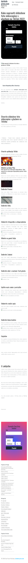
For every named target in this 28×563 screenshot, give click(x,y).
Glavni (13, 2)
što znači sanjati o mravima (5, 540)
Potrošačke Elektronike (6, 529)
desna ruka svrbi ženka (6, 535)
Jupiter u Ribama (4, 476)
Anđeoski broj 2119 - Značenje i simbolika (7, 481)
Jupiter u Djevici (4, 478)
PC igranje (3, 500)
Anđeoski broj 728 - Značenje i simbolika (7, 474)
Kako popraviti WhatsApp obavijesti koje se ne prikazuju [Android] (7, 468)
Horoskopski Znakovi (19, 2)
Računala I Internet (5, 517)
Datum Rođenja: (10, 35)
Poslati (14, 46)
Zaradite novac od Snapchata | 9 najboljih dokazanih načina (7, 484)
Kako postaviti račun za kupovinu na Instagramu (6, 487)
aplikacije (3, 511)
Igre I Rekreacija (15, 4)
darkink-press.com (19, 558)
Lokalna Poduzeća (5, 527)
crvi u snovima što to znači (6, 550)
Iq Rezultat (3, 521)
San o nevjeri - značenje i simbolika (6, 490)
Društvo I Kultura (5, 502)
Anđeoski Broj (4, 519)
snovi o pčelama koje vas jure (7, 544)
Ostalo (2, 515)
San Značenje (4, 525)
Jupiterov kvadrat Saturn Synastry (6, 494)
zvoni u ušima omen (6, 547)
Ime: (7, 29)
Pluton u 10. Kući (4, 471)
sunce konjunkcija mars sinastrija (11, 85)
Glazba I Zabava (5, 507)
